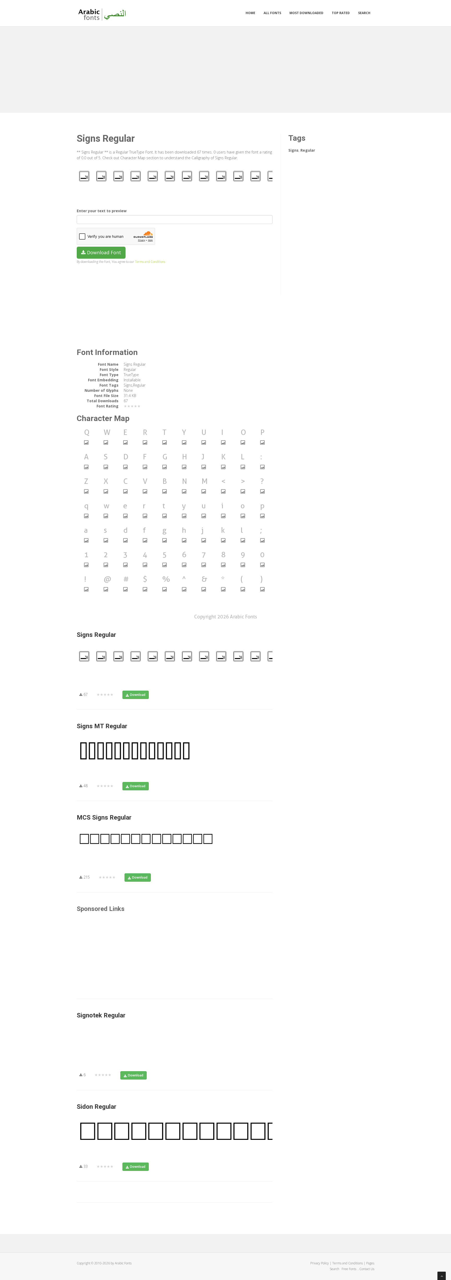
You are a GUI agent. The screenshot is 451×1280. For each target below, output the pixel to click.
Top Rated (341, 13)
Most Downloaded (306, 13)
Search (364, 13)
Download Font (103, 252)
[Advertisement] (225, 68)
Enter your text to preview (102, 210)
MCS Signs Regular (104, 817)
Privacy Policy (319, 1263)
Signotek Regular (101, 1015)
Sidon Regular (96, 1106)
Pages (370, 1263)
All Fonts (272, 13)
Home (250, 13)
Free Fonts (349, 1269)
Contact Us (366, 1269)
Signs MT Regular (102, 726)
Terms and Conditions (150, 261)
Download (137, 694)
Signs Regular (96, 634)
